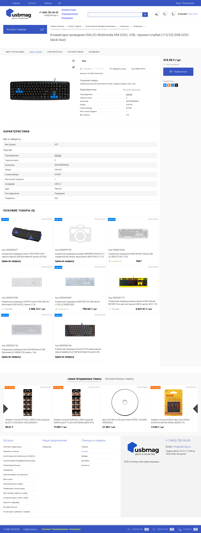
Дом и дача (7, 479)
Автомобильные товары (13, 484)
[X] (176, 85)
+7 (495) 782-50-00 (48, 12)
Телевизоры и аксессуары (14, 488)
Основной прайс (69, 10)
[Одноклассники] (168, 85)
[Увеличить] (40, 90)
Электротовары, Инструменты (15, 475)
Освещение (8, 470)
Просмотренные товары (119, 378)
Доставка (85, 461)
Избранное (46, 447)
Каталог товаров (16, 29)
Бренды (48, 3)
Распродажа (67, 18)
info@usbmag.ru (51, 15)
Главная (16, 3)
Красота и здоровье (11, 502)
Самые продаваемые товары (84, 378)
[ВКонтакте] (165, 85)
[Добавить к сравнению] (73, 67)
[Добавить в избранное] (73, 61)
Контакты (85, 465)
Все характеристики (132, 89)
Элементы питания (11, 451)
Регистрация (188, 3)
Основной (46, 529)
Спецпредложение (70, 14)
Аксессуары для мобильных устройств (19, 456)
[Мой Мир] (172, 85)
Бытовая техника (10, 507)
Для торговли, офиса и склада (15, 493)
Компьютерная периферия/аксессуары (19, 461)
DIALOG (129, 94)
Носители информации (12, 447)
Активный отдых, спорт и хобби (15, 498)
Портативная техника (11, 465)
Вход (178, 3)
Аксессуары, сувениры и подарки (16, 512)
